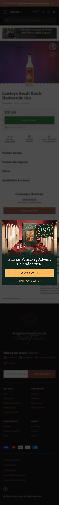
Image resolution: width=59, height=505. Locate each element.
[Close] (52, 223)
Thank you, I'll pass (29, 281)
